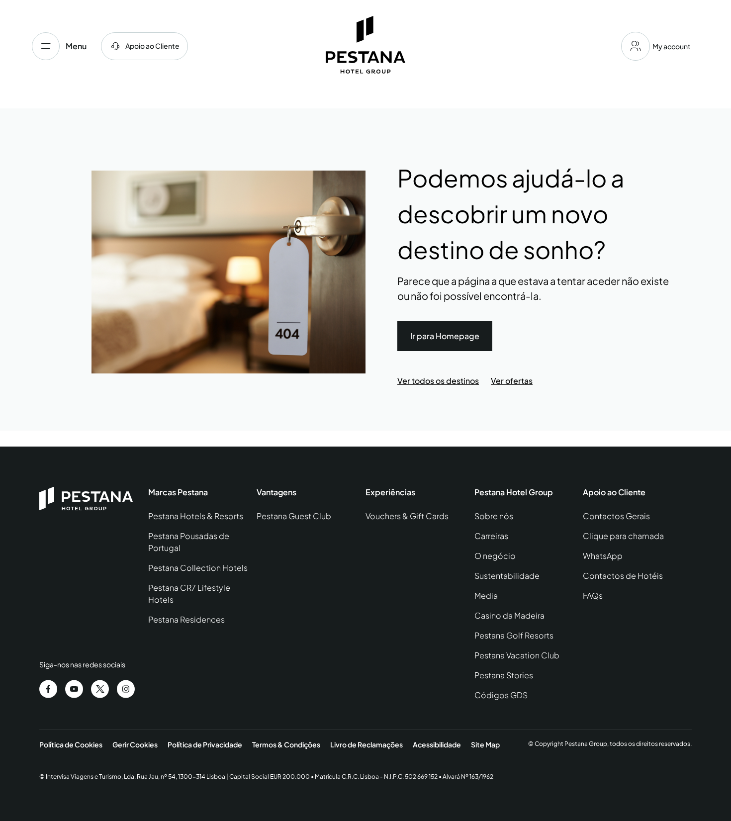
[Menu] (46, 46)
